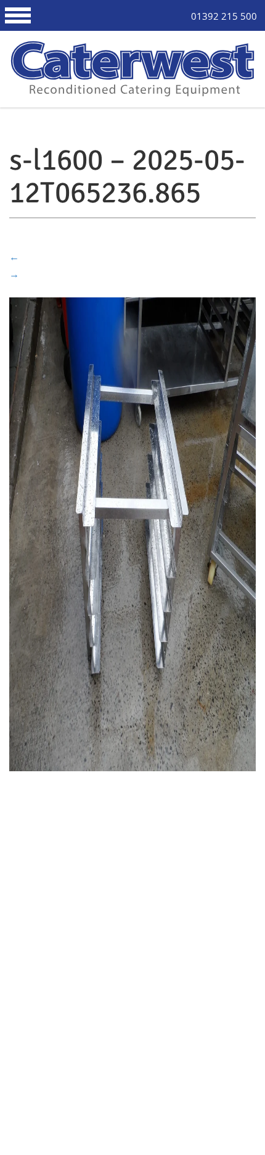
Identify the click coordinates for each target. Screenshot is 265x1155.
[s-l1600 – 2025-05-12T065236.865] (132, 533)
